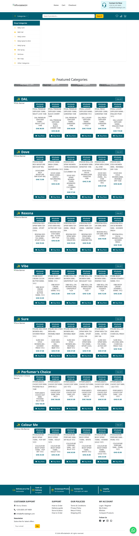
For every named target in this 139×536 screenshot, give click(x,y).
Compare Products (106, 513)
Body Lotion (22, 37)
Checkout (72, 5)
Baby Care (21, 28)
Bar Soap (21, 59)
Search (99, 16)
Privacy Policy (76, 508)
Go (37, 526)
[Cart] (125, 16)
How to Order (57, 505)
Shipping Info (76, 513)
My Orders (103, 508)
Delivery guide (57, 508)
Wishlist (102, 510)
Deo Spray (21, 50)
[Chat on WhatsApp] (133, 530)
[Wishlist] (117, 16)
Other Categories (23, 63)
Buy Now (41, 136)
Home (56, 5)
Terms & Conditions (78, 505)
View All (119, 99)
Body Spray (21, 45)
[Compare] (121, 16)
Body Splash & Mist (24, 41)
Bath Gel (20, 32)
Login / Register (105, 505)
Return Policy (76, 510)
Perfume (20, 54)
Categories (21, 16)
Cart (63, 5)
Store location (57, 510)
